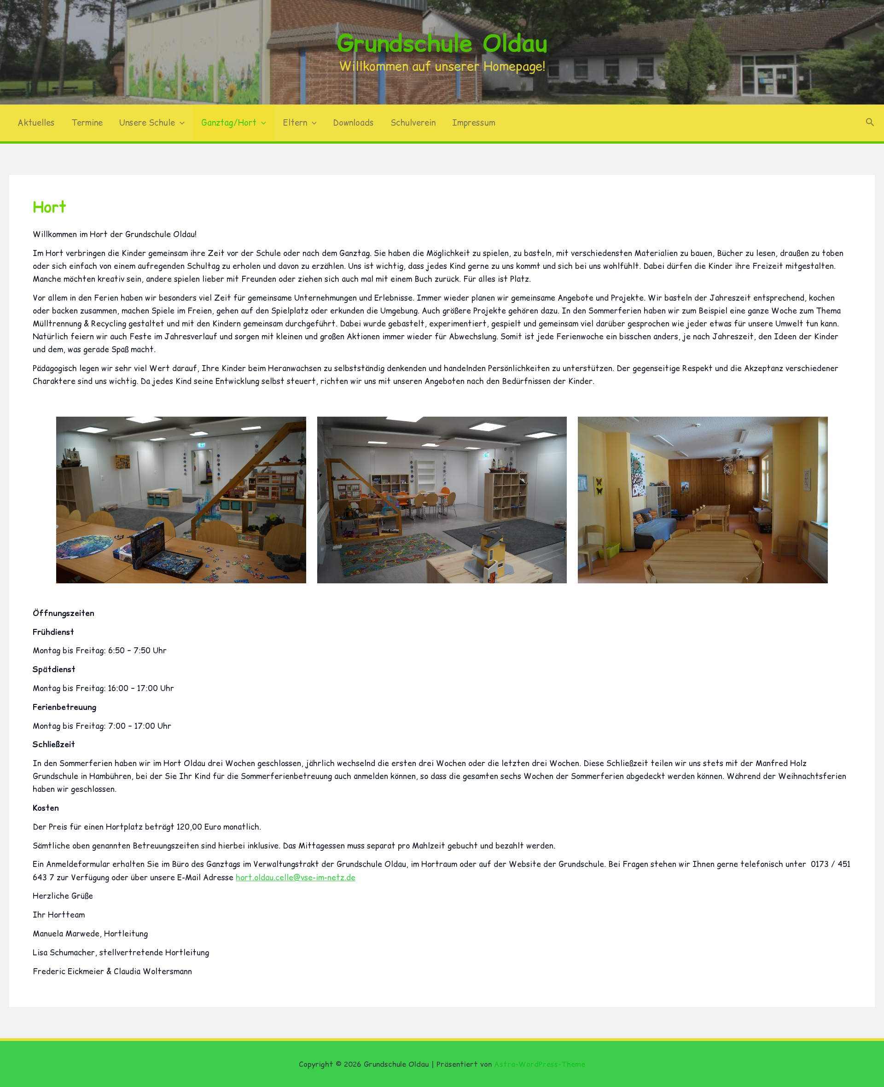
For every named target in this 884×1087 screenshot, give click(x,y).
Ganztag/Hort (228, 122)
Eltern (295, 122)
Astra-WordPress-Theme (539, 1064)
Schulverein (413, 122)
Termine (87, 122)
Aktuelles (36, 122)
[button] (180, 123)
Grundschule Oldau (442, 43)
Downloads (353, 122)
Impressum (473, 122)
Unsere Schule (147, 122)
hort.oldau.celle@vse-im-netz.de (295, 877)
